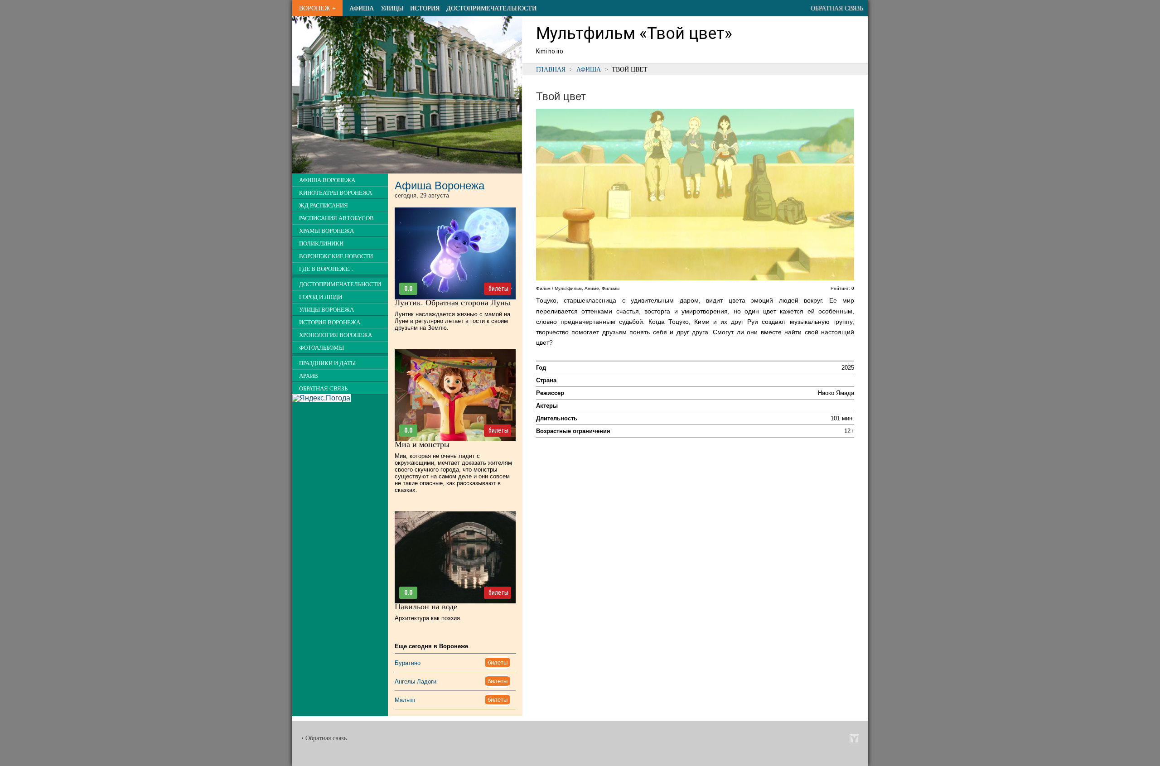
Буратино (407, 663)
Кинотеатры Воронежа (335, 193)
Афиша (361, 8)
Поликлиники (321, 244)
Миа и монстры (422, 444)
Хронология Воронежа (335, 335)
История (425, 8)
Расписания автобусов (336, 218)
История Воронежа (329, 322)
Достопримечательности (491, 8)
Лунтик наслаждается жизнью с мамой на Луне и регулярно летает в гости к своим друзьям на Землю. (452, 321)
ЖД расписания (323, 205)
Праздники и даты (327, 363)
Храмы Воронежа (326, 231)
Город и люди (320, 297)
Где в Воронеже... (326, 269)
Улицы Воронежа (326, 310)
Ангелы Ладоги (415, 681)
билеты (498, 288)
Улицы (392, 8)
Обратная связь (837, 8)
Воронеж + (317, 8)
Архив (308, 376)
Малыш (405, 700)
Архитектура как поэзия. (428, 618)
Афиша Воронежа (327, 180)
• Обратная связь (324, 738)
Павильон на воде (426, 606)
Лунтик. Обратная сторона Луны (452, 302)
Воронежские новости (336, 256)
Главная (551, 69)
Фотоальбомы (321, 348)
